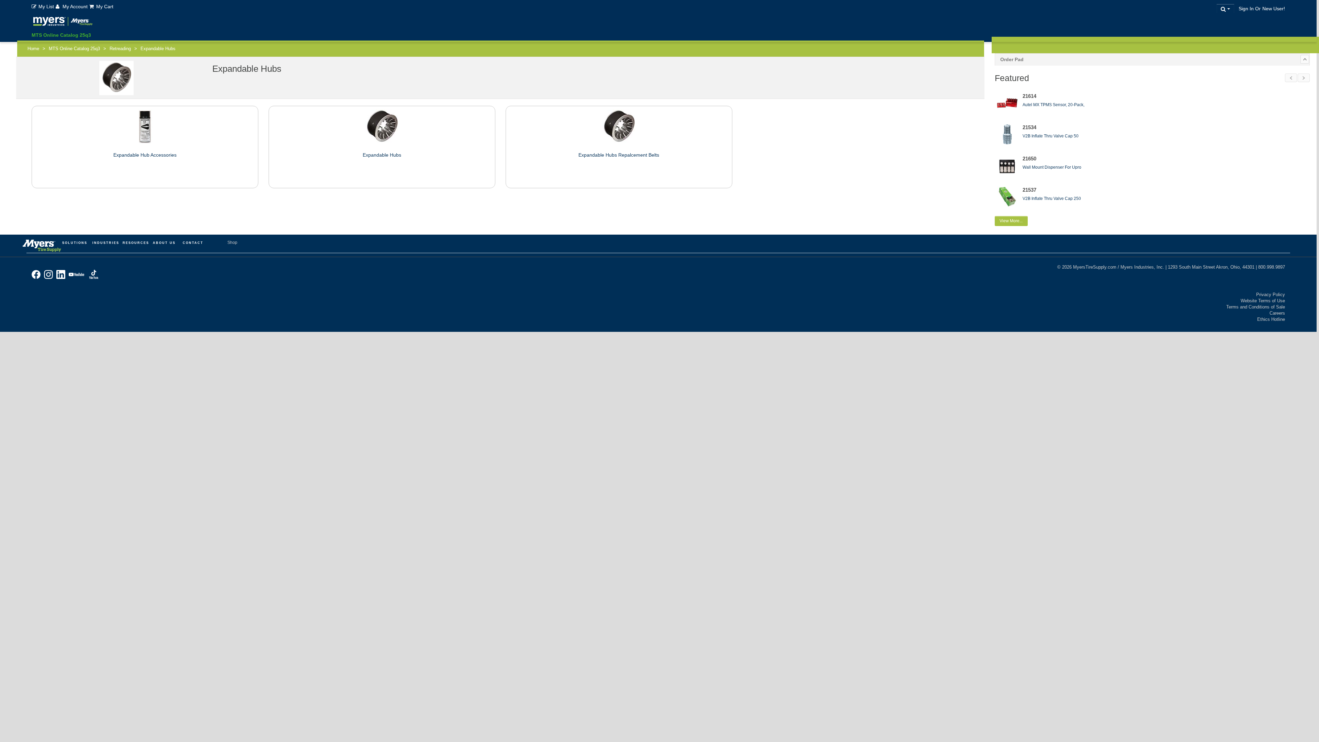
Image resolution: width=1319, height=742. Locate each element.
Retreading (120, 48)
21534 (1029, 127)
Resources (136, 243)
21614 (1029, 96)
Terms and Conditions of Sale (1255, 307)
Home (33, 48)
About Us (164, 243)
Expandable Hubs (382, 155)
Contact (193, 243)
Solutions (74, 243)
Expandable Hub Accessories (145, 155)
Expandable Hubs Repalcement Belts (618, 155)
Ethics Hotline (1271, 319)
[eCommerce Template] (63, 22)
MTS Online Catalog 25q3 (61, 35)
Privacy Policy (1270, 294)
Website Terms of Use (1263, 300)
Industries (105, 243)
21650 (1029, 158)
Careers (1277, 313)
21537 (1029, 190)
